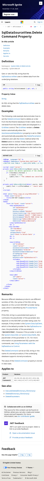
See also (6, 56)
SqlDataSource (35, 326)
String (4, 99)
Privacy (13, 475)
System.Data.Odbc (12, 335)
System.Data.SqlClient (33, 323)
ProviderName (31, 308)
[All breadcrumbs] (3, 26)
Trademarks (17, 478)
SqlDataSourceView (9, 76)
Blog (29, 472)
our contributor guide (25, 416)
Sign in (40, 22)
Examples (6, 48)
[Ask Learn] (31, 26)
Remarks (6, 51)
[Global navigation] (2, 22)
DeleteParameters (34, 136)
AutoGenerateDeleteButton (12, 133)
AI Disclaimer (6, 472)
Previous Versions (19, 472)
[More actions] (40, 26)
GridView (5, 127)
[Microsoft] (22, 22)
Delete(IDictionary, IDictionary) (17, 394)
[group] (22, 224)
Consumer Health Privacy (28, 475)
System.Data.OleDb (28, 335)
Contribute (5, 475)
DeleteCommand (13, 119)
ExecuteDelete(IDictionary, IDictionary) (20, 391)
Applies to (6, 53)
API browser (17, 27)
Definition (6, 45)
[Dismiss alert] (40, 3)
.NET (8, 27)
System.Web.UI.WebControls (20, 66)
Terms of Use (6, 478)
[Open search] (35, 22)
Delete (22, 139)
